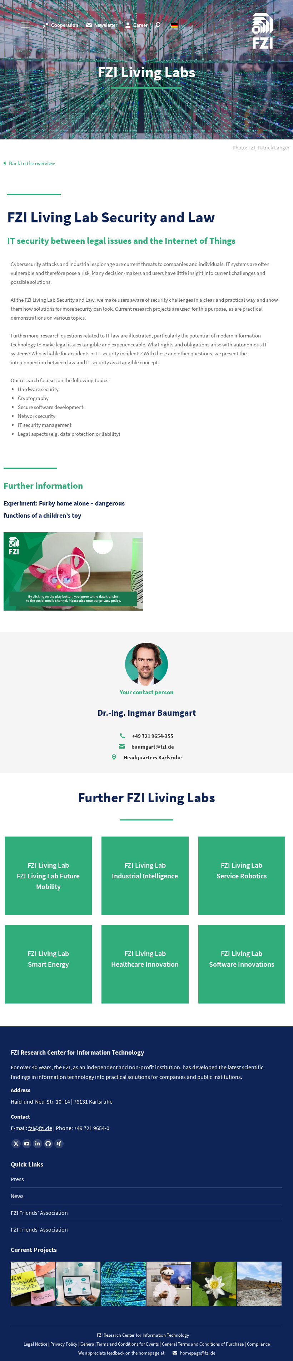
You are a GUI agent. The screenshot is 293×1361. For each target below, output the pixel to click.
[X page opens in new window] (16, 1143)
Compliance (258, 1344)
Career (140, 25)
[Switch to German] (175, 25)
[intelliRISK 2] (259, 1284)
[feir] (169, 1284)
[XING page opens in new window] (59, 1143)
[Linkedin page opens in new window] (37, 1143)
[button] (261, 147)
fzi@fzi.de (40, 1127)
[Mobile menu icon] (26, 25)
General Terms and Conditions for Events (119, 1344)
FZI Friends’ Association (39, 1212)
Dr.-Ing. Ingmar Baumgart (147, 712)
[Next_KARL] (78, 1284)
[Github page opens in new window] (48, 1143)
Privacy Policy (64, 1344)
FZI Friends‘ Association (39, 1229)
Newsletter (105, 25)
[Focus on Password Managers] (33, 1284)
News (17, 1195)
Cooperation (64, 25)
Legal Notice (35, 1344)
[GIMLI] (123, 1284)
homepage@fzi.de (197, 1353)
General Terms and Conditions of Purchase (203, 1344)
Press (17, 1179)
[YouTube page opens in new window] (26, 1143)
